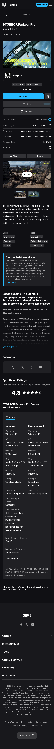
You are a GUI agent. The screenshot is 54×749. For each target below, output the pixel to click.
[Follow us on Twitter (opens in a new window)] (22, 367)
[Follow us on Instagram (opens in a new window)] (31, 367)
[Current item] (20, 194)
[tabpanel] (27, 476)
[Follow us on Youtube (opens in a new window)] (40, 367)
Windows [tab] (10, 417)
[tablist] (27, 417)
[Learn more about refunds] (50, 125)
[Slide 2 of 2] (34, 194)
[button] (27, 346)
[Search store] (6, 14)
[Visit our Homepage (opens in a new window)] (13, 367)
